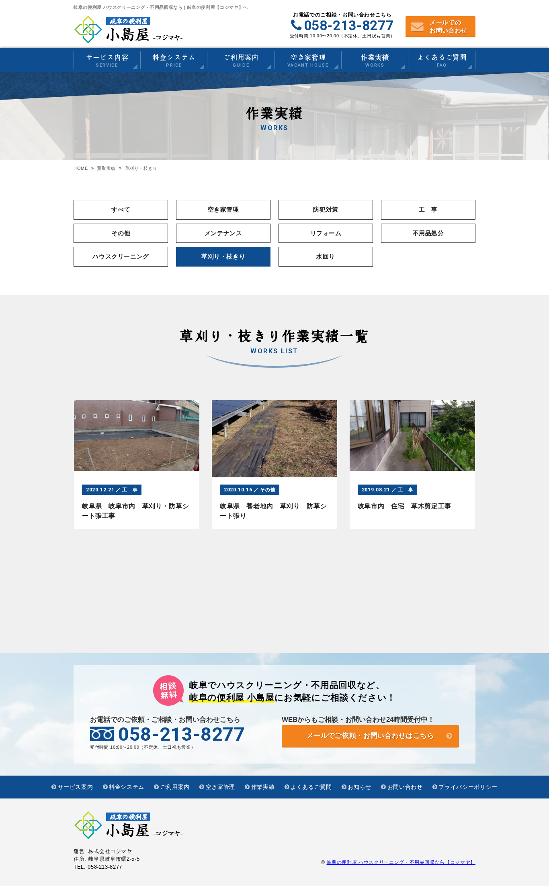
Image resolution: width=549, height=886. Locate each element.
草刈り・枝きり (223, 256)
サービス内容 (107, 61)
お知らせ (359, 787)
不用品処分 (428, 233)
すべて (120, 209)
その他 (120, 233)
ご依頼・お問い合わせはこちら (370, 735)
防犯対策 (325, 209)
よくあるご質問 (442, 61)
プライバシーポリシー (468, 787)
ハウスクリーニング (120, 256)
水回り (325, 256)
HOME (81, 168)
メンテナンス (223, 233)
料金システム (173, 61)
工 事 (428, 209)
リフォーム (326, 233)
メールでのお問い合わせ (448, 26)
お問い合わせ (405, 787)
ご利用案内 (241, 61)
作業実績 (375, 61)
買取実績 (106, 168)
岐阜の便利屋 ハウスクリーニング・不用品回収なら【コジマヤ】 (401, 862)
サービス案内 (75, 787)
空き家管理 (308, 61)
